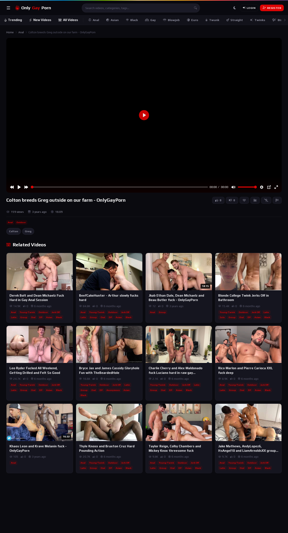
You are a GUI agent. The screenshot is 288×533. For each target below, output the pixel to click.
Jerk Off (56, 312)
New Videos (42, 20)
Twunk (214, 20)
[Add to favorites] (69, 258)
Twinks (259, 20)
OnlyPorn (36, 7)
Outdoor (21, 222)
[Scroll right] (284, 20)
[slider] (119, 187)
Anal (96, 20)
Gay (153, 20)
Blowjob (174, 20)
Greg (28, 231)
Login (251, 7)
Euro (194, 20)
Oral (33, 317)
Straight (236, 20)
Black (134, 20)
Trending (15, 20)
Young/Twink (27, 312)
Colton (13, 231)
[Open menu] (8, 8)
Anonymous (113, 390)
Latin (13, 317)
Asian (115, 20)
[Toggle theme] (234, 8)
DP (40, 317)
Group (23, 317)
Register (274, 7)
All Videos (70, 20)
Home (10, 32)
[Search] (195, 8)
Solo (222, 317)
